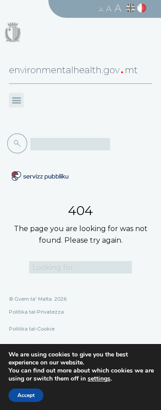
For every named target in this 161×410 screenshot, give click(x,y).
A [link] (101, 9)
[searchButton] (18, 143)
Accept (25, 395)
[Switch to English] (131, 8)
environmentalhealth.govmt (73, 70)
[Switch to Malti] (142, 8)
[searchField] (70, 144)
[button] (16, 100)
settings (99, 379)
